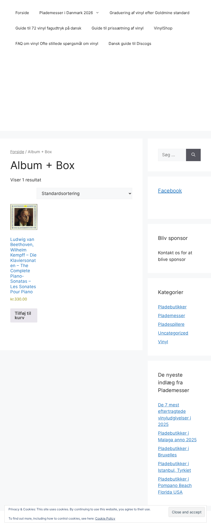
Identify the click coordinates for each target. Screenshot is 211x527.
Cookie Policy (105, 518)
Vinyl (163, 341)
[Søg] (193, 155)
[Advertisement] (105, 95)
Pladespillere (171, 324)
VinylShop (163, 28)
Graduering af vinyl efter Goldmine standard (149, 12)
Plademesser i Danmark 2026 (66, 12)
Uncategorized (173, 333)
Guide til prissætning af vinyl (118, 28)
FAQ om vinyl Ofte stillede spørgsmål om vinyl (56, 43)
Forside (22, 12)
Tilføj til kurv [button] (23, 315)
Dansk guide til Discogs (130, 43)
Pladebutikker (172, 306)
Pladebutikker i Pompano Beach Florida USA (175, 485)
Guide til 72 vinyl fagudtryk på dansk (48, 28)
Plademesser (171, 315)
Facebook (170, 191)
